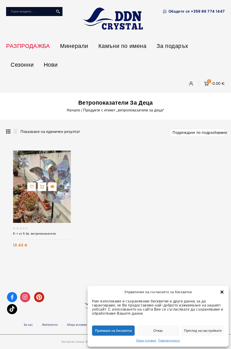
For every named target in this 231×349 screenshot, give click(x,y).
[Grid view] (8, 131)
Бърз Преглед (52, 186)
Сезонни (22, 65)
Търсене (57, 11)
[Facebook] (12, 296)
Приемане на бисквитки (113, 330)
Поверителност (169, 340)
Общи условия (146, 340)
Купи (42, 186)
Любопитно (50, 325)
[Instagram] (25, 296)
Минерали (74, 46)
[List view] (15, 131)
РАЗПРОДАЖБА (28, 46)
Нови (51, 65)
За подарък (172, 46)
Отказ (158, 330)
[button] (222, 292)
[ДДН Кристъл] (113, 18)
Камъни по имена (122, 46)
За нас (28, 325)
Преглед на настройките (203, 330)
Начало (73, 110)
